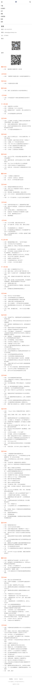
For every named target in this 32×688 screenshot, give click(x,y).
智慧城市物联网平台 (12, 512)
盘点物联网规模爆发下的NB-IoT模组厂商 (17, 652)
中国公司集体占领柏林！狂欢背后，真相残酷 (18, 358)
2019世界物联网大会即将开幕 (15, 113)
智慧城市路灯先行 (12, 525)
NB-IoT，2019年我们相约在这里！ (16, 179)
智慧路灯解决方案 (12, 283)
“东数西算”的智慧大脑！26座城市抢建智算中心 (19, 76)
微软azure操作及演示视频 (14, 482)
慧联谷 (16, 2)
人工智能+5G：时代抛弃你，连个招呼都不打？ (19, 420)
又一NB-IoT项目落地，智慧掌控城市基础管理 (19, 366)
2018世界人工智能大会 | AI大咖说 (16, 341)
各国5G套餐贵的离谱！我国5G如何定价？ (18, 124)
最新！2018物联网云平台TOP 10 (15, 269)
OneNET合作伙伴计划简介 (14, 527)
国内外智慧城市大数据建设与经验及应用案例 (18, 530)
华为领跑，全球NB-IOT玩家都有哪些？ (17, 434)
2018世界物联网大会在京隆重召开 (16, 297)
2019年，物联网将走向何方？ (15, 213)
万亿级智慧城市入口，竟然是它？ (16, 228)
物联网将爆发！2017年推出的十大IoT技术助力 (19, 656)
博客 (2, 13)
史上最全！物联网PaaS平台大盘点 (16, 585)
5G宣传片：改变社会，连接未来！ (16, 177)
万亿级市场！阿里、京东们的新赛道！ (17, 484)
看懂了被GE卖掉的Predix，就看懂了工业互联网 (19, 404)
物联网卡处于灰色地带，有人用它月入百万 (18, 560)
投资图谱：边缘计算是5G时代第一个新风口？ (19, 140)
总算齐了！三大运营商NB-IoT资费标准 (17, 650)
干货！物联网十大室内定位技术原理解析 (17, 648)
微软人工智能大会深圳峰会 (14, 467)
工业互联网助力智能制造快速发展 (16, 356)
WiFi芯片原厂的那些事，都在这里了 (16, 256)
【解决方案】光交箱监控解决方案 (16, 301)
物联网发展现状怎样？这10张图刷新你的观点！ (19, 418)
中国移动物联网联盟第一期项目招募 (16, 299)
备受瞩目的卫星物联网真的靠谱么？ (16, 288)
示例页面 (3, 16)
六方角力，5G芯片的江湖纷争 (15, 262)
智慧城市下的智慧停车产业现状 (15, 329)
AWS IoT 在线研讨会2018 (14, 480)
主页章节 (3, 8)
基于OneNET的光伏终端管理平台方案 (17, 370)
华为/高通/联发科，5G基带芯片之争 (16, 249)
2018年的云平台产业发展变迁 (15, 244)
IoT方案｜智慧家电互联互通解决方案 (17, 145)
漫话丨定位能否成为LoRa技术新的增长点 (17, 90)
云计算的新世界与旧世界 (14, 546)
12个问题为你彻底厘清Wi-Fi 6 (15, 129)
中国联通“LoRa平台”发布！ (14, 343)
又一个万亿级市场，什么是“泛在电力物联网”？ (19, 197)
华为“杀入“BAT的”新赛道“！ (14, 295)
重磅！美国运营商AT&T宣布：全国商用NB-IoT (19, 436)
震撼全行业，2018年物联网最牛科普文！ (17, 647)
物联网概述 (10, 215)
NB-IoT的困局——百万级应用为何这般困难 (18, 303)
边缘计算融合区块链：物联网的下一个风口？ (18, 528)
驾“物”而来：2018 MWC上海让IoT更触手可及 (19, 446)
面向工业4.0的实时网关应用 (14, 579)
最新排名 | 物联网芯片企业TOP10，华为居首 (18, 254)
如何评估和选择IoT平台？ (14, 349)
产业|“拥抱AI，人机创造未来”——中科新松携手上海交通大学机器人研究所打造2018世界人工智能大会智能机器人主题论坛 (17, 333)
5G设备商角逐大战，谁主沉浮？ (15, 260)
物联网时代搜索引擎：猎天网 (15, 69)
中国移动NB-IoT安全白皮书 (14, 593)
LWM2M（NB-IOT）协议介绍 (15, 618)
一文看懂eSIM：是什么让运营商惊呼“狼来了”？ (19, 493)
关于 (2, 11)
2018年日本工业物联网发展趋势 (15, 473)
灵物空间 (16, 679)
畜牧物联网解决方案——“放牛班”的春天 (17, 242)
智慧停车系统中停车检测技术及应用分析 (17, 327)
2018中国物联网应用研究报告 (15, 377)
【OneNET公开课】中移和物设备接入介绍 (18, 368)
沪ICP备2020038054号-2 (19, 681)
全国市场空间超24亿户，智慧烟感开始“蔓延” (18, 204)
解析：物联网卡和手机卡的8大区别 (16, 645)
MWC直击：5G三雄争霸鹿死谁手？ (16, 634)
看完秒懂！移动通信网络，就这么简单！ (17, 192)
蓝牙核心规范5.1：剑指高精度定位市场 (17, 210)
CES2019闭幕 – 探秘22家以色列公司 (16, 222)
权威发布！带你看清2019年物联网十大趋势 (18, 211)
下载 (2, 5)
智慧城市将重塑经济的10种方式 (15, 186)
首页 (2, 21)
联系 (2, 19)
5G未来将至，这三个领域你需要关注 (16, 609)
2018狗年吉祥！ (11, 654)
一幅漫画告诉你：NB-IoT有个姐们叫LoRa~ (18, 595)
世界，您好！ (11, 670)
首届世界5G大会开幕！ (13, 106)
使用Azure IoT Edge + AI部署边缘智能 (17, 476)
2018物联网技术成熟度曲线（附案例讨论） (18, 402)
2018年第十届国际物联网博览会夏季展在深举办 (19, 400)
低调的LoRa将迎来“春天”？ (14, 258)
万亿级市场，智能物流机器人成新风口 (17, 462)
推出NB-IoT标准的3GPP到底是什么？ (17, 660)
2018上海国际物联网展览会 (14, 604)
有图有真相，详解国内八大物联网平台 (17, 658)
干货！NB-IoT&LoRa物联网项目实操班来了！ (19, 143)
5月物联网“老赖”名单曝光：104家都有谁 (17, 495)
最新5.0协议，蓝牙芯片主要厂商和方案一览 (18, 271)
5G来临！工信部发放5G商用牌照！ (16, 149)
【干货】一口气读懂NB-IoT (14, 565)
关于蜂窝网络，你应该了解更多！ (16, 339)
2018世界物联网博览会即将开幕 (15, 354)
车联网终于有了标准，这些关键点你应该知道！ (19, 475)
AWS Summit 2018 (12, 441)
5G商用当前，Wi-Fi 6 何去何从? (15, 108)
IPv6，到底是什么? (12, 503)
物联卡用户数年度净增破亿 (14, 478)
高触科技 (21, 679)
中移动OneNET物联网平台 (14, 620)
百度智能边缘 (11, 514)
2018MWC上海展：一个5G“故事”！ (16, 432)
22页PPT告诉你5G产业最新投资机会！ (17, 165)
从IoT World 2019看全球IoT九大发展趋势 (17, 163)
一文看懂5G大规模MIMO (14, 176)
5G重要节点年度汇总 (13, 643)
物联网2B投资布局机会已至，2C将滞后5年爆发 (19, 665)
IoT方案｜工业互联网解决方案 (15, 147)
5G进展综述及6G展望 (13, 83)
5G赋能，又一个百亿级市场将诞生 (16, 142)
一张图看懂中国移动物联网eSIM (15, 453)
